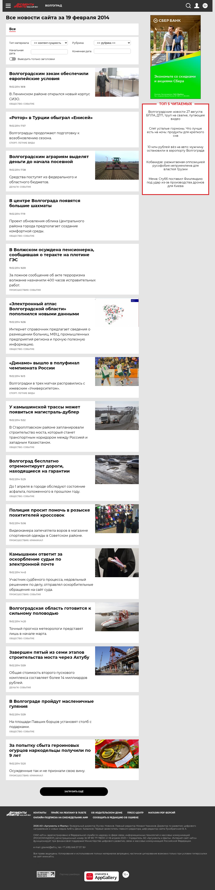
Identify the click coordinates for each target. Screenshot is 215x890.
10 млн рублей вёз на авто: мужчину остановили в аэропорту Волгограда (175, 148)
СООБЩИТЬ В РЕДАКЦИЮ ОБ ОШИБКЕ (116, 817)
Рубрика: (78, 42)
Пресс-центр (135, 812)
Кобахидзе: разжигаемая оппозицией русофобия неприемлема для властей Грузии (175, 165)
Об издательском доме (106, 812)
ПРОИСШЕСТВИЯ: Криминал (26, 540)
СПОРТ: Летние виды (22, 143)
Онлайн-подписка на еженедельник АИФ (60, 817)
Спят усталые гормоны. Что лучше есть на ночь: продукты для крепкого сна (175, 132)
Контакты (39, 812)
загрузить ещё (74, 791)
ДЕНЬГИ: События (20, 187)
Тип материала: (19, 42)
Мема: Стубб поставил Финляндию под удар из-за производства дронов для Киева (175, 182)
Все (12, 29)
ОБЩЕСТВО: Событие (21, 104)
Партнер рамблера (70, 874)
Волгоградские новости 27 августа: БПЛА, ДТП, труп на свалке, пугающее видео (175, 115)
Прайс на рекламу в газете (68, 812)
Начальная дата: (16, 52)
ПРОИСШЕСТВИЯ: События (25, 290)
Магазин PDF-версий (161, 812)
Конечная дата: (82, 51)
